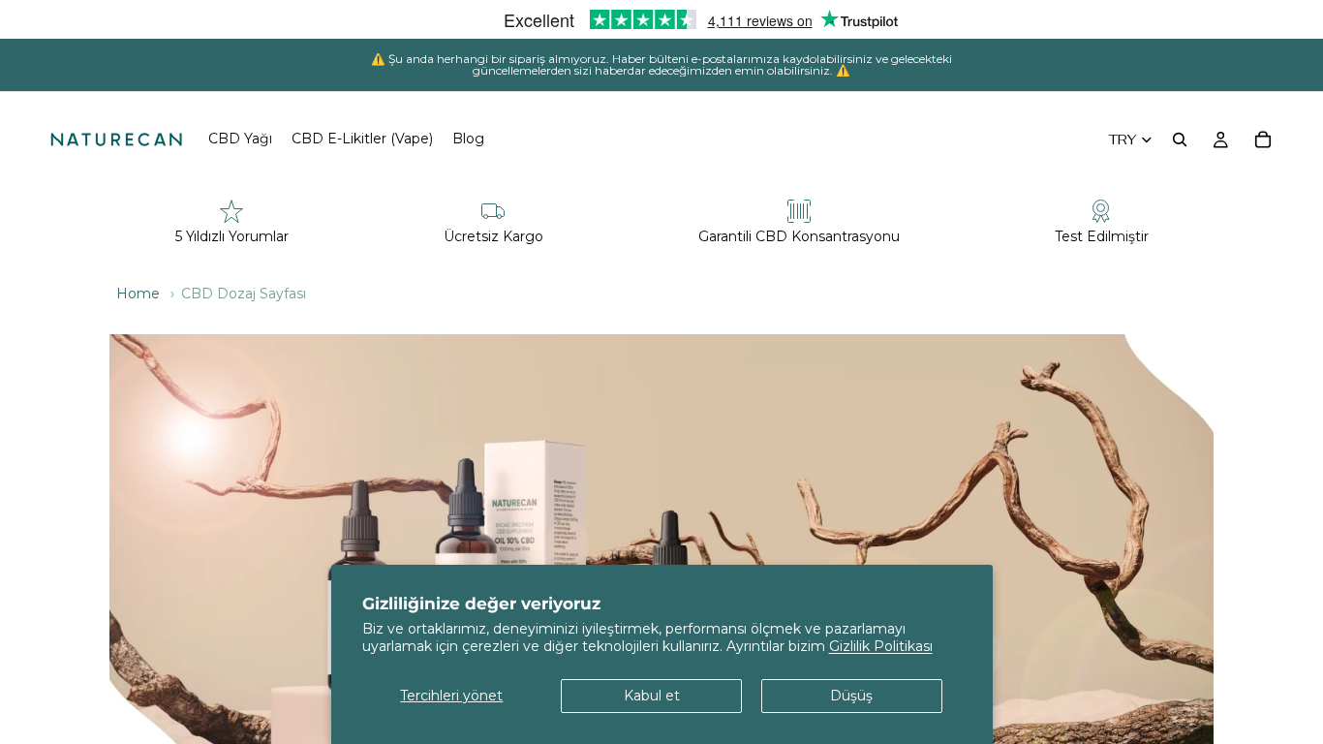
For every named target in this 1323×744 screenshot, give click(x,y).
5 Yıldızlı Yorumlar (232, 236)
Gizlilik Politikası (881, 646)
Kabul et (652, 695)
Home (138, 293)
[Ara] (1179, 139)
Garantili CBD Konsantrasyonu (799, 236)
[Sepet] (1263, 139)
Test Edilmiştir (1102, 236)
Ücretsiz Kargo (493, 236)
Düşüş (851, 695)
